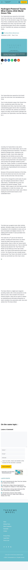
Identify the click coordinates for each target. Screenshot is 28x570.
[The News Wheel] (7, 2)
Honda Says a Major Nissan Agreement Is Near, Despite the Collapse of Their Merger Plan (13, 486)
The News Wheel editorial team (11, 33)
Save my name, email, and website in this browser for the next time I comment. (13, 461)
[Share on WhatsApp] (12, 60)
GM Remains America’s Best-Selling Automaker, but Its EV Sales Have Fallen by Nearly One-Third (12, 494)
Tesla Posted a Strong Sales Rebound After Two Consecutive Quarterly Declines (13, 489)
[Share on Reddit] (18, 60)
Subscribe (24, 2)
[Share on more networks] (15, 60)
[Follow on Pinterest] (9, 547)
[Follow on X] (6, 547)
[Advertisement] (14, 80)
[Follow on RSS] (11, 547)
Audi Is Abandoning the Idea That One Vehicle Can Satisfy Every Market (13, 482)
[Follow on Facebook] (4, 547)
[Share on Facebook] (5, 60)
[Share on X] (2, 60)
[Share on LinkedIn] (8, 60)
